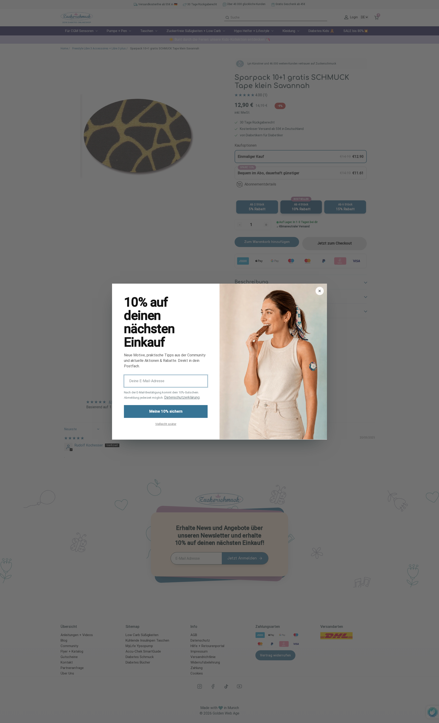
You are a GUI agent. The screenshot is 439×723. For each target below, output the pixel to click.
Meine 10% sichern (165, 411)
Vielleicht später (165, 423)
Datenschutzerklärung (182, 397)
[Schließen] (320, 291)
